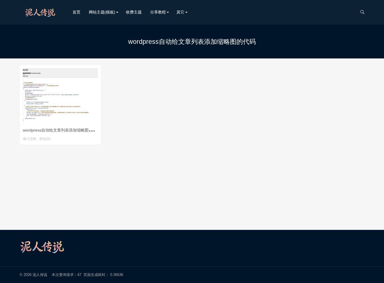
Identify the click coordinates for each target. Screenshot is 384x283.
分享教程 (158, 12)
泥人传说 (40, 275)
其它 (180, 12)
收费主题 (134, 12)
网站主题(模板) (102, 12)
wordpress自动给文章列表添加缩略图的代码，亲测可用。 (73, 130)
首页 (76, 12)
